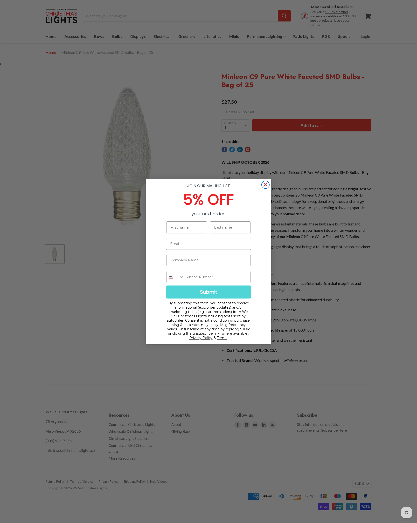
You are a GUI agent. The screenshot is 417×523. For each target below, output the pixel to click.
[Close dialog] (265, 185)
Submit (208, 292)
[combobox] (175, 277)
